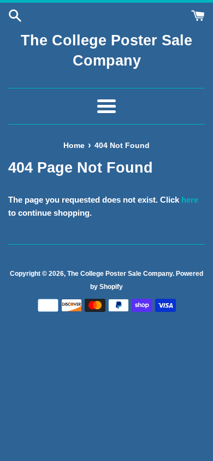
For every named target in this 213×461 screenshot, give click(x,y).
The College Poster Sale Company (106, 50)
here (189, 199)
